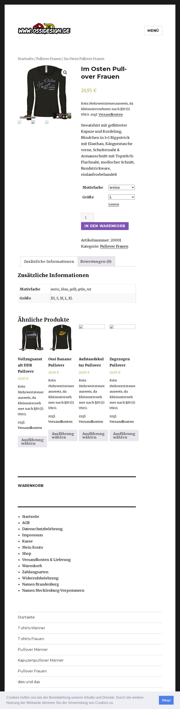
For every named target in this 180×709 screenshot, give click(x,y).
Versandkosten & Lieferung (46, 559)
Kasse (27, 541)
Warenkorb (32, 566)
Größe (88, 197)
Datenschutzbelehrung (42, 529)
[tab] (49, 261)
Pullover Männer (33, 649)
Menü (153, 31)
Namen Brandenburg (40, 584)
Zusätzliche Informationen (49, 261)
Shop (26, 553)
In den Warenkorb (105, 226)
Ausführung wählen (32, 442)
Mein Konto (32, 547)
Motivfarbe (92, 187)
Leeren (113, 204)
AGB (26, 522)
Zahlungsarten (35, 572)
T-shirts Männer (31, 628)
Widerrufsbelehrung (40, 578)
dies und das (29, 682)
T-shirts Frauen (31, 639)
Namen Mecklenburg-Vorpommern (53, 590)
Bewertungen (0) (95, 261)
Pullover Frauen (48, 59)
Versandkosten (111, 114)
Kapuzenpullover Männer (41, 660)
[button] (115, 703)
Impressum (32, 535)
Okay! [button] (166, 700)
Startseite (26, 59)
